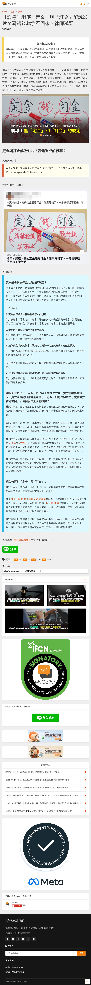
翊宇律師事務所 (22, 540)
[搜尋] (81, 3)
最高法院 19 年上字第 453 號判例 (28, 499)
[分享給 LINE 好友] (10, 549)
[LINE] (23, 939)
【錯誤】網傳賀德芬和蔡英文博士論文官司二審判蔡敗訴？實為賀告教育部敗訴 (24, 600)
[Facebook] (7, 939)
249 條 (22, 442)
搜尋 (81, 953)
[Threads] (28, 939)
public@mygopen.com (22, 933)
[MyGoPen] (9, 4)
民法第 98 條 (52, 503)
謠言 (12, 12)
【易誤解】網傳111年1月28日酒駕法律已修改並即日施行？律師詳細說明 (37, 628)
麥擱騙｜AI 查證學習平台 (14, 972)
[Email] (34, 939)
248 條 (12, 442)
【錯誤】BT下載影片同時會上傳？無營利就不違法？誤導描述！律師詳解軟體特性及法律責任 (66, 598)
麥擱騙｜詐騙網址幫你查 (14, 967)
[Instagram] (18, 939)
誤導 (20, 12)
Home (4, 12)
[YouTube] (13, 939)
